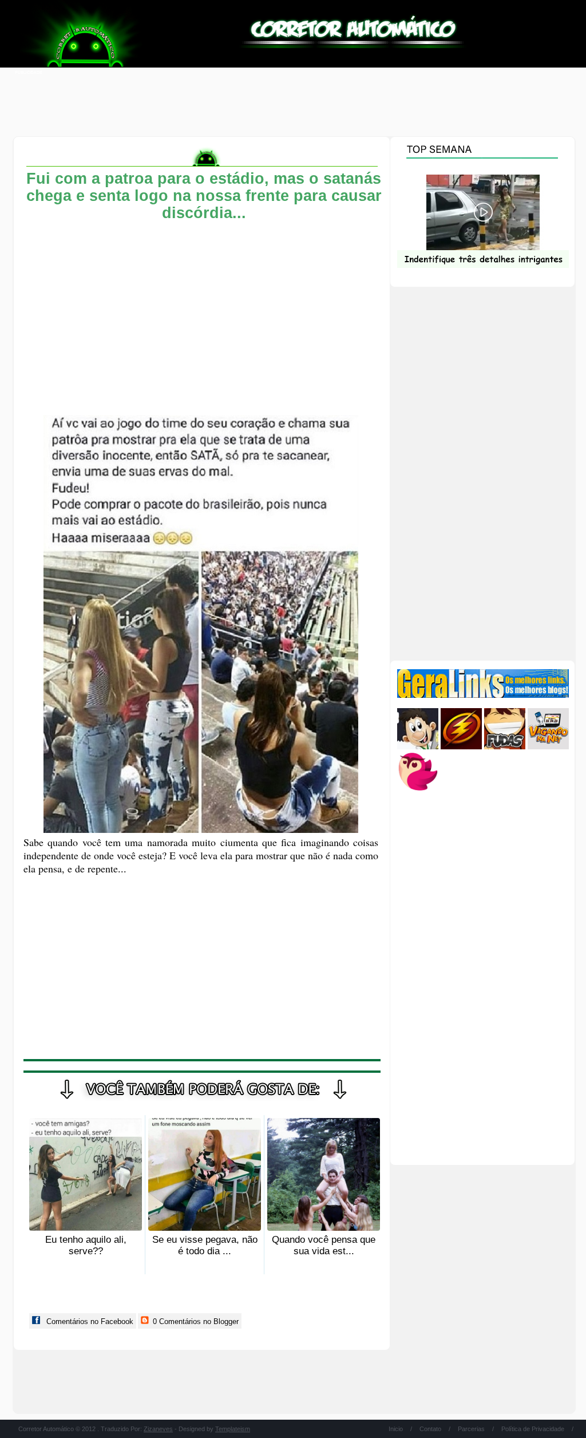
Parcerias (471, 1428)
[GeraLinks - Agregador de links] (483, 695)
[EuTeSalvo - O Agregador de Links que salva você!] (461, 746)
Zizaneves (158, 1428)
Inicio (396, 1428)
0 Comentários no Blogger (195, 1321)
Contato (430, 1428)
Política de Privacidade (532, 1428)
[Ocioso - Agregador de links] (417, 789)
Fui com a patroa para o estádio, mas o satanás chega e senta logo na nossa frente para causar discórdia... (204, 196)
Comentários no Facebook (88, 1321)
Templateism (232, 1428)
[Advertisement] (293, 103)
